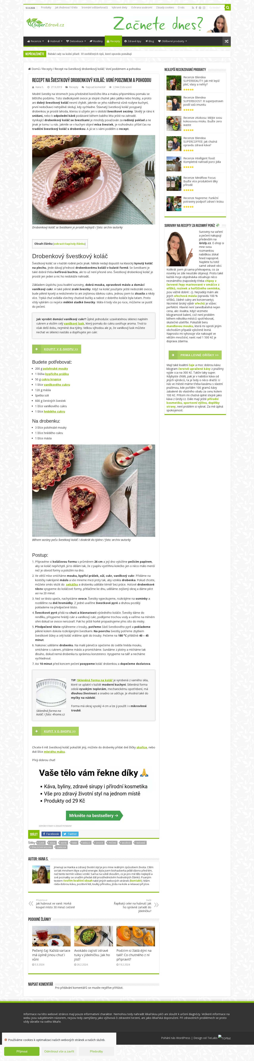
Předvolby (96, 1051)
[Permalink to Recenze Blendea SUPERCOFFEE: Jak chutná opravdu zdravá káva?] (173, 143)
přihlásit (118, 987)
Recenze (36, 41)
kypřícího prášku (57, 374)
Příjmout (21, 1051)
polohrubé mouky (55, 368)
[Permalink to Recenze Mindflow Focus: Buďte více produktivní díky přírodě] (173, 183)
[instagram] (204, 7)
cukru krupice (51, 379)
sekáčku (72, 584)
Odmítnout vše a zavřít (59, 1051)
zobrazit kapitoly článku (69, 243)
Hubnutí (55, 41)
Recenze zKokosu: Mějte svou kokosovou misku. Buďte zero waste (202, 121)
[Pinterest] (200, 7)
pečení (112, 842)
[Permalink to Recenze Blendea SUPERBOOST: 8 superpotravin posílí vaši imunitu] (173, 103)
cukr (41, 842)
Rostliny (98, 41)
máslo (86, 842)
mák (74, 842)
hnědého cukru (54, 411)
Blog (151, 41)
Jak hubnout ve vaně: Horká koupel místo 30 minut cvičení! (55, 904)
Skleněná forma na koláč (95, 680)
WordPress (183, 1038)
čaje (191, 365)
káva (52, 842)
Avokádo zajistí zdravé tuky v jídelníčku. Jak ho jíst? (92, 954)
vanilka (61, 847)
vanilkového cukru (57, 385)
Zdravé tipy (134, 41)
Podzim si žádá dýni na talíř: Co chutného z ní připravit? (133, 954)
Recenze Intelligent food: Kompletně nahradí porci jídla (202, 160)
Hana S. (40, 87)
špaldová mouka (42, 847)
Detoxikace (76, 41)
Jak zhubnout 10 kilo (66, 7)
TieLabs (212, 1038)
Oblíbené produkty (173, 41)
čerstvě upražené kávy (194, 369)
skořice (142, 747)
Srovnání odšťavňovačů (95, 7)
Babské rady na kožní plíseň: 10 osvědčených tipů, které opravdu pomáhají (90, 53)
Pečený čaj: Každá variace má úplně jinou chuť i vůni (51, 954)
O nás (181, 7)
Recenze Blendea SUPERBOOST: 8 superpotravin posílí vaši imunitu (203, 101)
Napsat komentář (96, 87)
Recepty (115, 41)
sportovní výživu (195, 403)
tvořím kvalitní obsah (78, 880)
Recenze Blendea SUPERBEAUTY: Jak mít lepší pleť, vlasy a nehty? (201, 80)
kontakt (135, 880)
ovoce (99, 842)
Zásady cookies (165, 7)
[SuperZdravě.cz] (45, 22)
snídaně (140, 842)
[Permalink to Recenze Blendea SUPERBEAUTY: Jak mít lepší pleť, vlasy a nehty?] (173, 82)
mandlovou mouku (179, 326)
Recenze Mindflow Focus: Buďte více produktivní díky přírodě (200, 181)
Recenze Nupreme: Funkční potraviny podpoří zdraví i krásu (203, 199)
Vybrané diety (119, 7)
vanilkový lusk (74, 323)
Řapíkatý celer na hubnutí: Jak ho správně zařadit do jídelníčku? (132, 906)
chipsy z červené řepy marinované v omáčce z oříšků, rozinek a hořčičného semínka (192, 284)
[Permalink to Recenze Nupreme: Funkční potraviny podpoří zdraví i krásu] (173, 203)
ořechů (200, 303)
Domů (35, 69)
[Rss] (192, 7)
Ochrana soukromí (141, 7)
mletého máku (54, 752)
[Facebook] (196, 7)
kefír (64, 842)
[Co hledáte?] (228, 8)
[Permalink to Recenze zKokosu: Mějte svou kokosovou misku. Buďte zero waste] (173, 123)
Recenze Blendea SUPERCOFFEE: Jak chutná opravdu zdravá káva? (200, 141)
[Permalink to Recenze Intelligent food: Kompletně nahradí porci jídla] (173, 163)
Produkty (46, 7)
